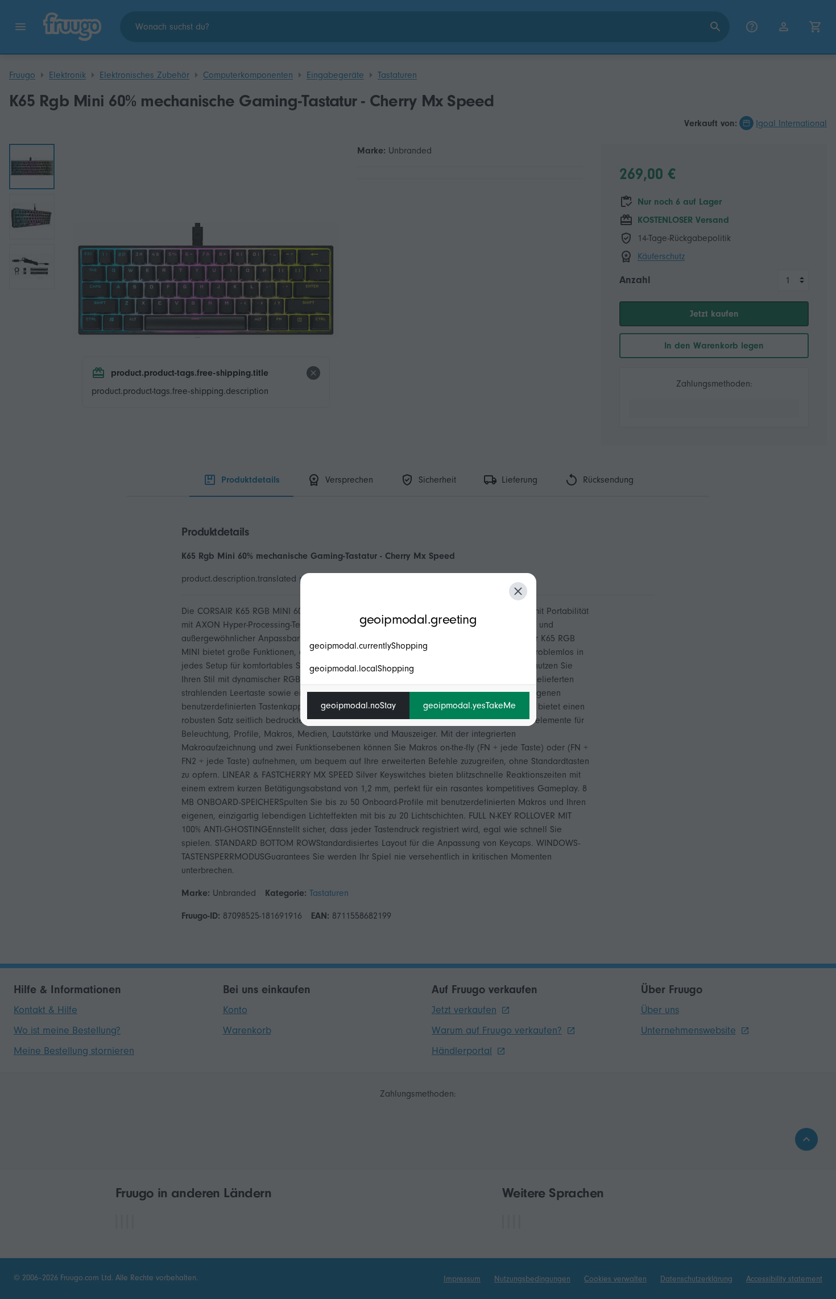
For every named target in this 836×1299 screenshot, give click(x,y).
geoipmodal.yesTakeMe (469, 705)
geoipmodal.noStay (358, 705)
